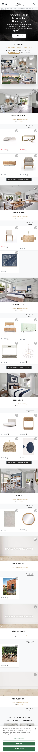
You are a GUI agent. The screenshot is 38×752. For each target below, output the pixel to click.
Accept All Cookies (19, 748)
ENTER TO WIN (9, 379)
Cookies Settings (19, 738)
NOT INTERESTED (9, 382)
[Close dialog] (36, 366)
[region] (19, 739)
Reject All (19, 743)
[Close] (35, 729)
